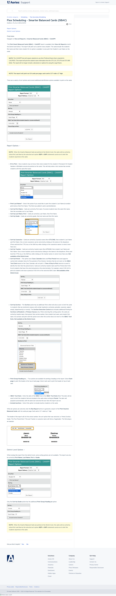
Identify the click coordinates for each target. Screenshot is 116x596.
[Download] (54, 285)
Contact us (36, 587)
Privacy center (10, 587)
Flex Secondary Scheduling (38, 17)
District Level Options (13, 31)
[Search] (12, 11)
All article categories (13, 17)
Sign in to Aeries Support (102, 2)
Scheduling (24, 17)
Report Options (11, 28)
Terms (31, 587)
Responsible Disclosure (22, 587)
